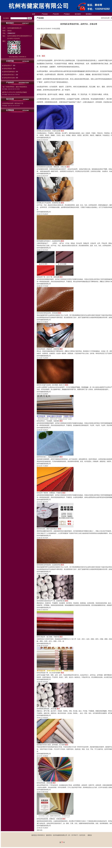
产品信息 (45, 14)
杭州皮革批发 (8, 68)
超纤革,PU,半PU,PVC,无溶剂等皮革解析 (14, 92)
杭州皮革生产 (8, 65)
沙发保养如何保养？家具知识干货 (12, 103)
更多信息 (39, 830)
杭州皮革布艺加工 (9, 75)
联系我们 (89, 14)
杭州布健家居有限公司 (44, 138)
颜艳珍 (90, 835)
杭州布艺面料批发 (9, 72)
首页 (33, 14)
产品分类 (56, 14)
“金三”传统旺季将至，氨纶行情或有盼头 (14, 87)
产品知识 (67, 14)
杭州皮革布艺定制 (9, 78)
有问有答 (78, 14)
